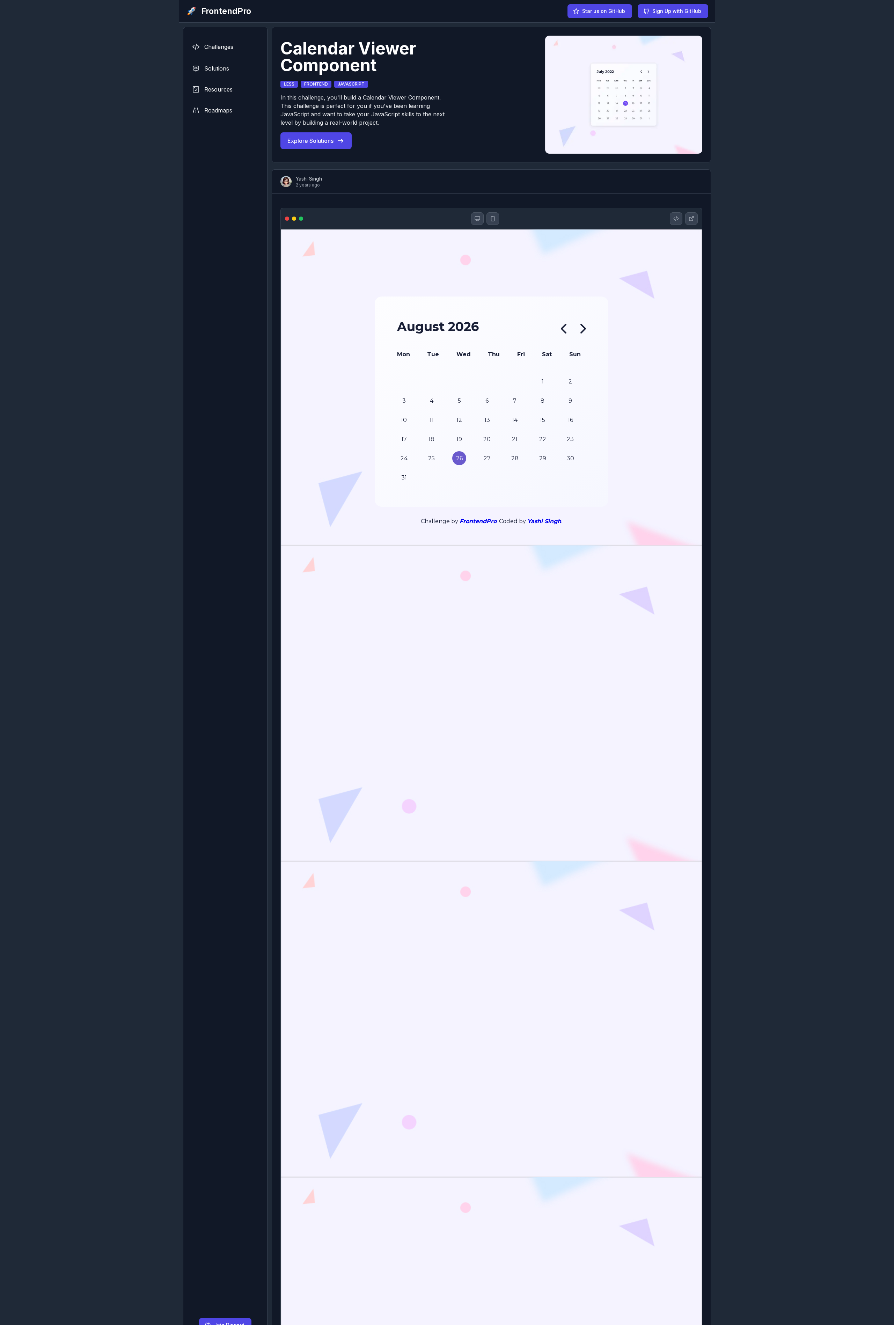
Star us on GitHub (603, 11)
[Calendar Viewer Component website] (691, 218)
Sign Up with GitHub (676, 11)
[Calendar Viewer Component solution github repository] (676, 218)
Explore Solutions (310, 140)
